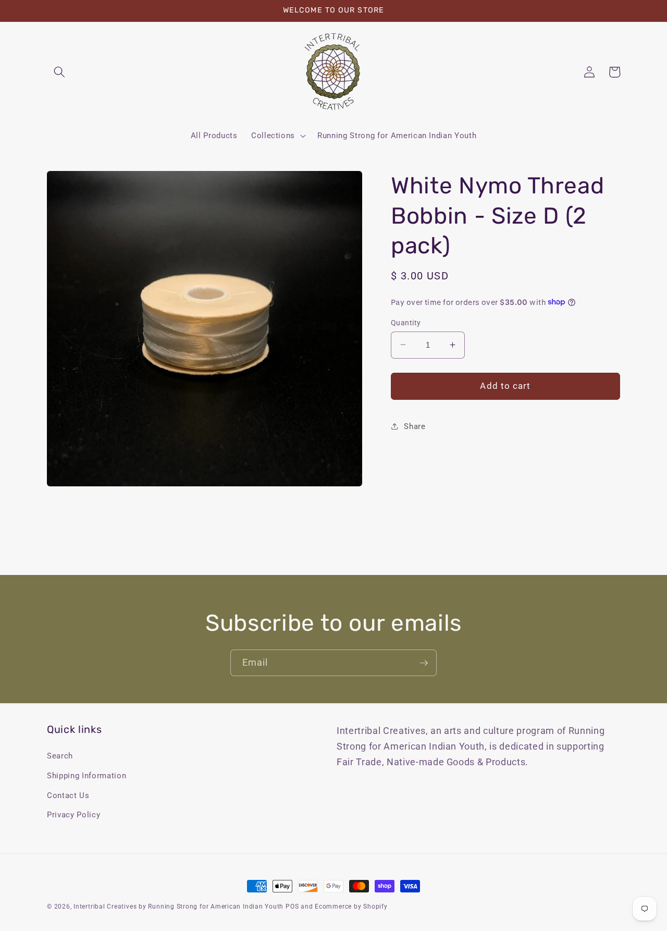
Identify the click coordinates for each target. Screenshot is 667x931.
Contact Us (68, 795)
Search (60, 756)
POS (292, 906)
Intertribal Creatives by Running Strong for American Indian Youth (178, 906)
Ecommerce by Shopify (351, 906)
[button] (59, 71)
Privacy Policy (73, 814)
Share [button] (414, 426)
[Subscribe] (423, 663)
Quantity (406, 322)
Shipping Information (86, 775)
